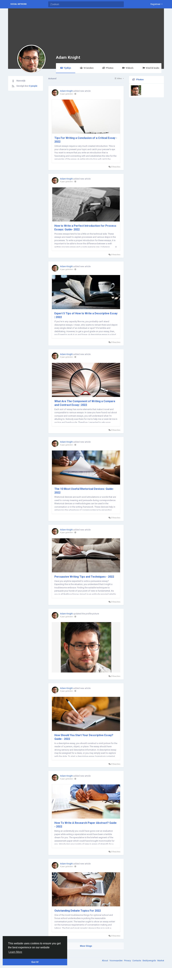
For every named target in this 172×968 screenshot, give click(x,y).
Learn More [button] (15, 952)
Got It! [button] (35, 962)
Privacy (127, 960)
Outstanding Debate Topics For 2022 (77, 910)
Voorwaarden (116, 960)
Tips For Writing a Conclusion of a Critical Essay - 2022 (85, 139)
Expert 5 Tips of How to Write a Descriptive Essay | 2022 (85, 315)
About (105, 960)
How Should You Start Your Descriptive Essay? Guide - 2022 (83, 737)
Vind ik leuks (152, 68)
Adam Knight (68, 57)
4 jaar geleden (66, 94)
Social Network (18, 4)
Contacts (137, 960)
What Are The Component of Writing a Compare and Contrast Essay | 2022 (84, 403)
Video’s (129, 68)
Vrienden (89, 68)
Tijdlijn (67, 68)
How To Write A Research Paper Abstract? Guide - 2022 (85, 824)
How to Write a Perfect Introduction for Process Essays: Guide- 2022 (85, 227)
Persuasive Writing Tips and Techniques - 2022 (84, 576)
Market (160, 960)
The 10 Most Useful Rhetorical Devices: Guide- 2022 (84, 490)
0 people (33, 86)
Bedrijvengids (149, 960)
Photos (109, 68)
